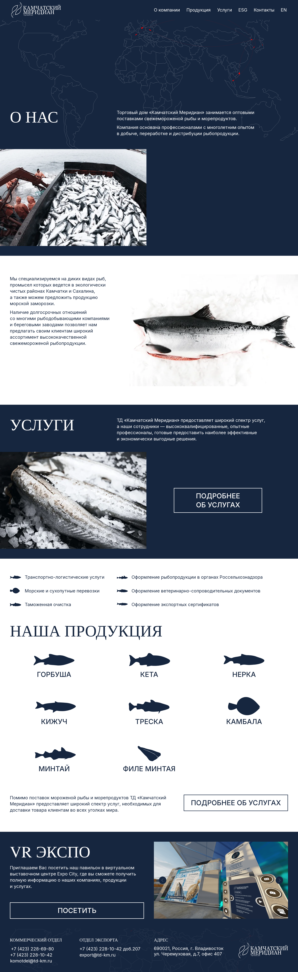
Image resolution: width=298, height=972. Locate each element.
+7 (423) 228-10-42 (31, 955)
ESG (242, 10)
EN (284, 10)
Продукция (198, 10)
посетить (77, 910)
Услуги (224, 10)
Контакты (264, 10)
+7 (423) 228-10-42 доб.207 (110, 949)
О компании (167, 10)
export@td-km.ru (98, 955)
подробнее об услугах (218, 500)
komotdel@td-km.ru (31, 960)
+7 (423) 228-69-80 (32, 949)
